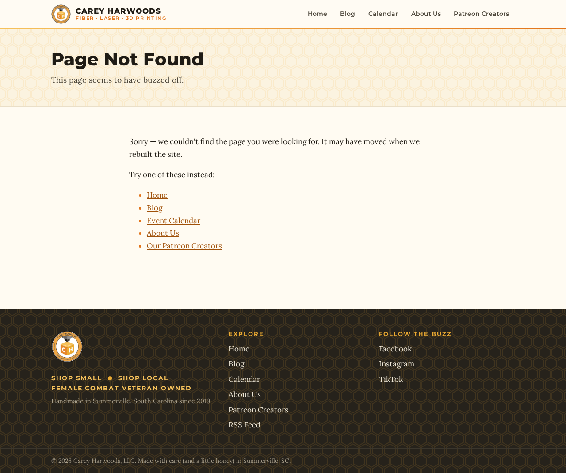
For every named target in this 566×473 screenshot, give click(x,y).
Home (317, 14)
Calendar (383, 14)
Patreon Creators (481, 14)
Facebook (395, 349)
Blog (347, 14)
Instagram (396, 364)
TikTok (391, 379)
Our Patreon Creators (184, 246)
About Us (426, 14)
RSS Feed (244, 425)
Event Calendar (173, 220)
